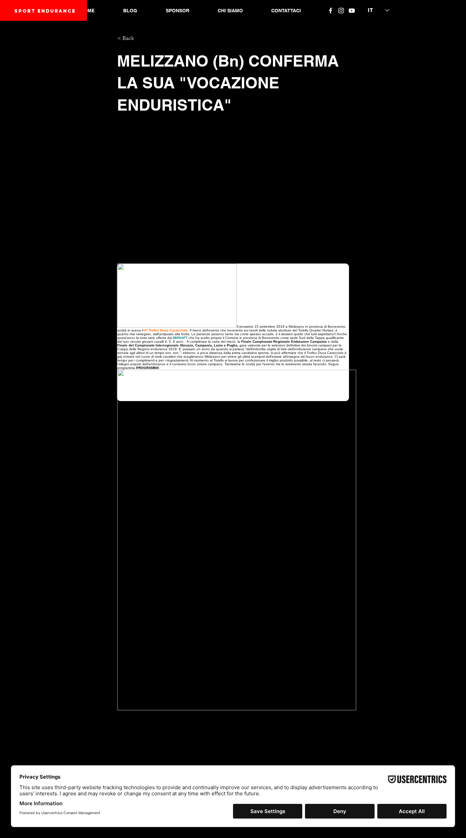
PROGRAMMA (147, 368)
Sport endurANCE (45, 11)
